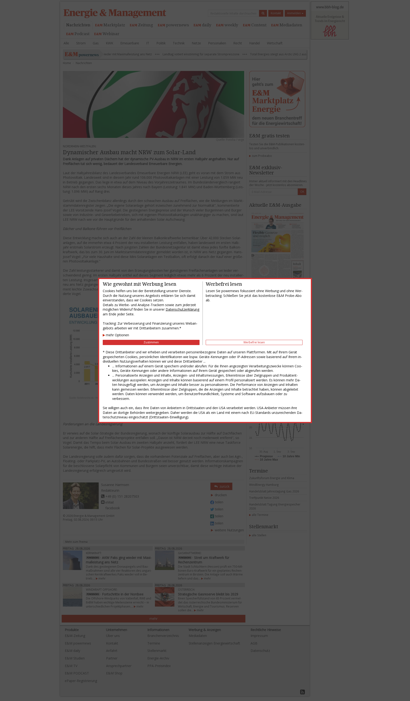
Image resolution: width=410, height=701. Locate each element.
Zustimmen (151, 342)
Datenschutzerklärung (182, 309)
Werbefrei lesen (254, 342)
